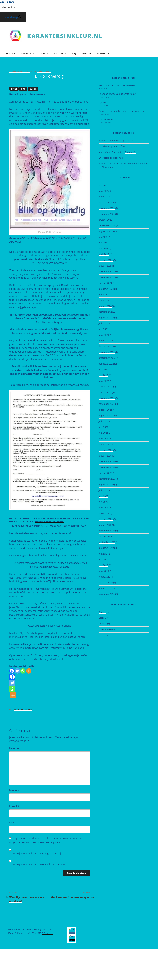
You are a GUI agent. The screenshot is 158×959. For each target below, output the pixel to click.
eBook (32, 88)
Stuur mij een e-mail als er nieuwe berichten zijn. (37, 864)
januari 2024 (105, 306)
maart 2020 (104, 513)
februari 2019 (106, 582)
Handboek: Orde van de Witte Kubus (117, 93)
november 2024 (107, 277)
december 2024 (107, 271)
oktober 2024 (105, 283)
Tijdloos (103, 102)
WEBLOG (86, 53)
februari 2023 (106, 346)
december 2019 (107, 530)
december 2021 (107, 398)
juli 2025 (103, 236)
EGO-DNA (59, 53)
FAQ (74, 53)
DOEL (43, 53)
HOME (9, 53)
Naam (14, 790)
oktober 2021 (105, 409)
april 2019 (104, 571)
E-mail (14, 806)
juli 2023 (103, 323)
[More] (28, 671)
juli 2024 (103, 294)
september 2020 (107, 478)
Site (11, 822)
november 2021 (107, 403)
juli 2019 (103, 553)
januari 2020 (105, 524)
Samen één (119, 146)
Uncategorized (23, 709)
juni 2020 (103, 496)
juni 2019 (103, 559)
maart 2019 (104, 576)
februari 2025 (106, 260)
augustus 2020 (106, 484)
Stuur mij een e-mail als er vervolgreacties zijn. (36, 853)
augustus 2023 (106, 317)
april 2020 (104, 507)
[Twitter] (17, 671)
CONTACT (102, 53)
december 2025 (107, 208)
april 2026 (104, 190)
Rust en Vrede (106, 119)
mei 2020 (103, 501)
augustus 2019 (106, 547)
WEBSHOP (26, 53)
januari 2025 (105, 265)
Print (14, 88)
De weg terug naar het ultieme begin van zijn (122, 110)
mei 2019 (103, 565)
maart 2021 (104, 444)
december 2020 (107, 461)
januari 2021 (105, 455)
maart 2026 (104, 196)
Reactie (15, 748)
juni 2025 (103, 242)
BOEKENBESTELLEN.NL (49, 521)
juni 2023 (103, 329)
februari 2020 (106, 519)
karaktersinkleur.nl (64, 36)
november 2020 (107, 467)
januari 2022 (105, 392)
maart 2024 (104, 300)
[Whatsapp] (22, 671)
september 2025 (107, 225)
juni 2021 (103, 427)
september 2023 (107, 311)
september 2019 (107, 542)
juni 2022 (103, 369)
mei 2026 (103, 185)
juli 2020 (103, 490)
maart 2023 (104, 340)
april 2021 (104, 438)
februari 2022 (106, 386)
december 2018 (107, 593)
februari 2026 (106, 202)
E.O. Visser (47, 933)
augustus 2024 (106, 288)
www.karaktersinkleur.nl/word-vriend (49, 625)
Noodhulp (118, 157)
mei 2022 (103, 375)
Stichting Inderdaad (42, 929)
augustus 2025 (106, 231)
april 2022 (104, 380)
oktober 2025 (105, 219)
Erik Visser (44, 71)
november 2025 (107, 214)
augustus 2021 (106, 415)
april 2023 (104, 334)
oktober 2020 (105, 473)
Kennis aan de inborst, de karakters (117, 85)
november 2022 (107, 352)
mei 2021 (103, 432)
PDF (23, 88)
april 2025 (104, 254)
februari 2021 (106, 450)
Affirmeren (107, 167)
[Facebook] (12, 671)
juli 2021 (103, 421)
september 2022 (107, 357)
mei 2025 (103, 248)
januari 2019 (105, 588)
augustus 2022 (106, 363)
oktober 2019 (105, 536)
